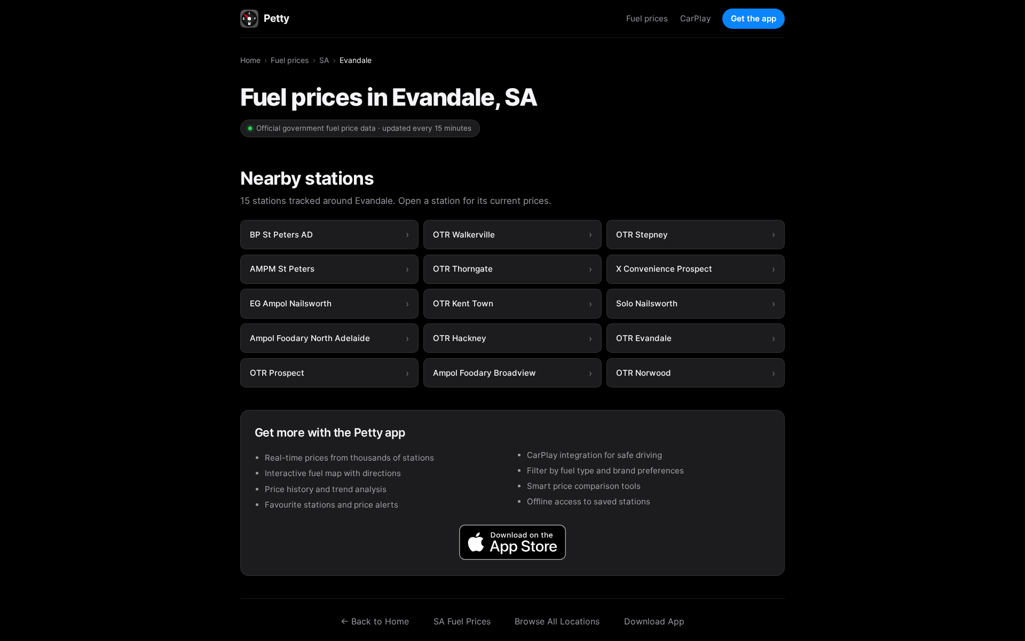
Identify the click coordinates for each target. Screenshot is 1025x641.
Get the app (753, 18)
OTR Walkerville (464, 235)
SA (324, 60)
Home (250, 60)
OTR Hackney (459, 338)
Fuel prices (647, 18)
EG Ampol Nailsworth (291, 303)
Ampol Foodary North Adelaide (310, 338)
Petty (276, 18)
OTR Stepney (642, 235)
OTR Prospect (277, 373)
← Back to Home (375, 621)
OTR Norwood (643, 373)
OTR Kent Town (463, 303)
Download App (654, 621)
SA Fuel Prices (462, 621)
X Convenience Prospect (664, 269)
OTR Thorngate (463, 269)
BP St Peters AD (281, 235)
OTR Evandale (644, 338)
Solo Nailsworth (646, 303)
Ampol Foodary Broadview (484, 373)
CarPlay (695, 18)
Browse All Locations (557, 621)
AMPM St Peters (282, 269)
